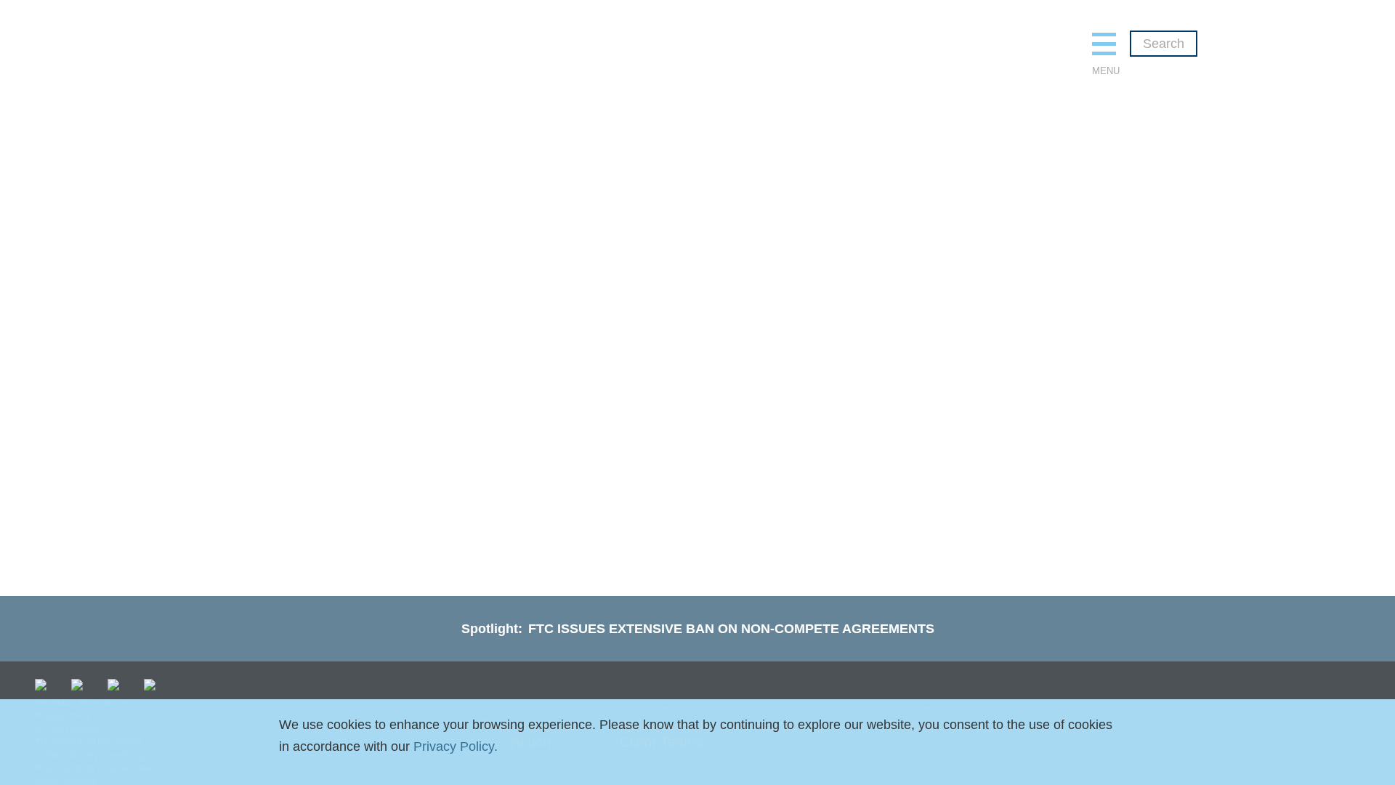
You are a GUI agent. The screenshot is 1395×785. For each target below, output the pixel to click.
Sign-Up (153, 685)
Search (1163, 43)
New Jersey (601, 158)
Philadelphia (845, 158)
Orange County (754, 158)
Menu (1104, 70)
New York (673, 158)
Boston (536, 158)
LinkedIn (80, 685)
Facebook (117, 685)
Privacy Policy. (455, 746)
